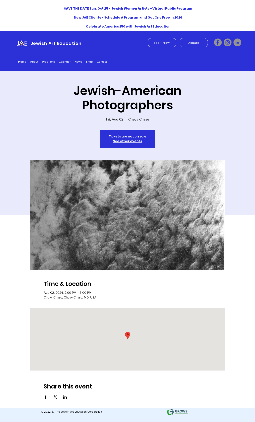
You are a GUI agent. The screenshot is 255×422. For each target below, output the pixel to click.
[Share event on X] (55, 397)
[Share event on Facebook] (45, 397)
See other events (127, 141)
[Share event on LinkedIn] (65, 397)
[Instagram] (227, 42)
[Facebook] (218, 42)
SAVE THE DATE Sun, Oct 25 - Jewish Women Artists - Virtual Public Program (128, 8)
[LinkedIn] (237, 42)
